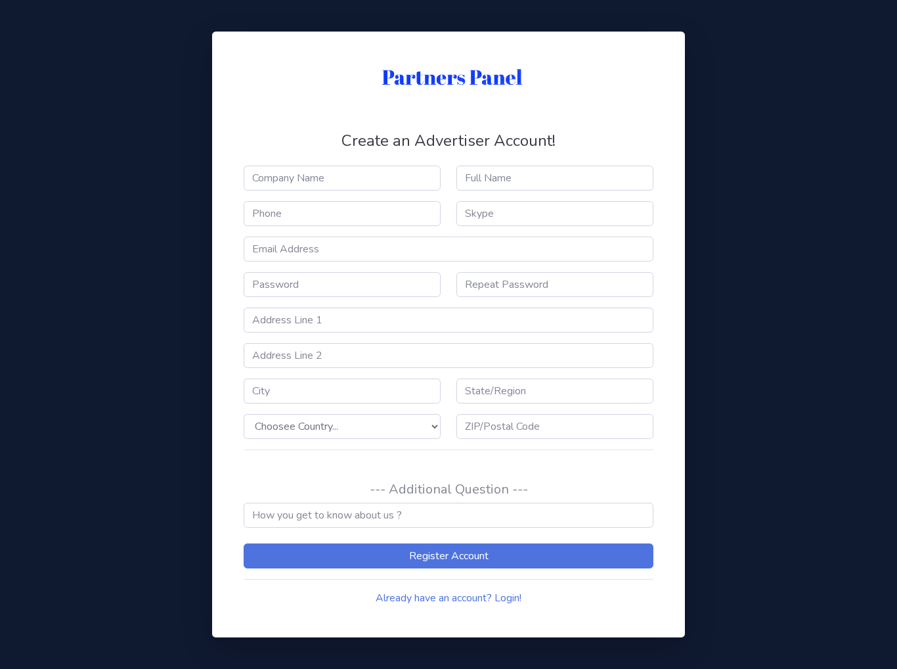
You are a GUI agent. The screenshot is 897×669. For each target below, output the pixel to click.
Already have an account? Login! (448, 598)
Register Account (449, 556)
